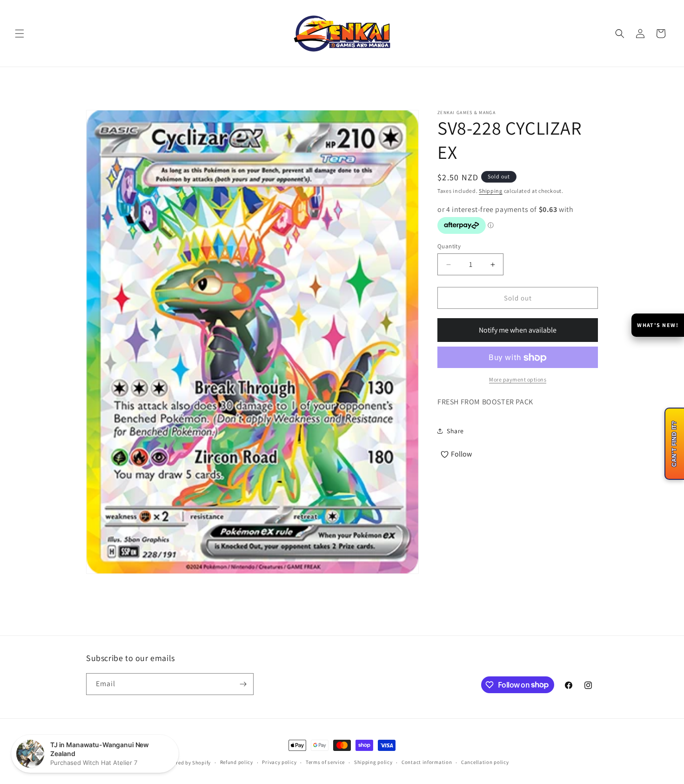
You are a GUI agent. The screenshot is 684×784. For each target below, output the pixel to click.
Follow (461, 454)
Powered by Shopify (187, 762)
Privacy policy (279, 762)
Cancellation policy (485, 762)
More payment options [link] (517, 379)
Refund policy (236, 762)
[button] (19, 33)
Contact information (427, 762)
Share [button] (455, 431)
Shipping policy (373, 762)
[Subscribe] (243, 684)
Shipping (491, 190)
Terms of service (325, 762)
